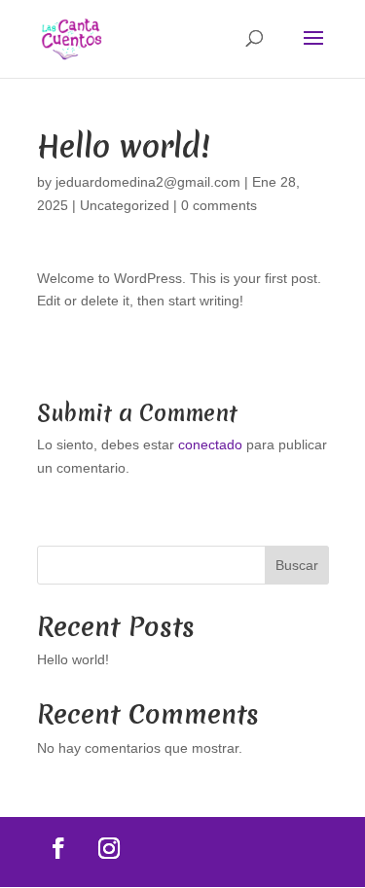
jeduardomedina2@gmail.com (147, 182)
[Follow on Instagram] (109, 848)
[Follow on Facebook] (58, 848)
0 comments (219, 205)
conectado (210, 444)
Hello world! (73, 659)
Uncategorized (124, 205)
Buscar (296, 565)
